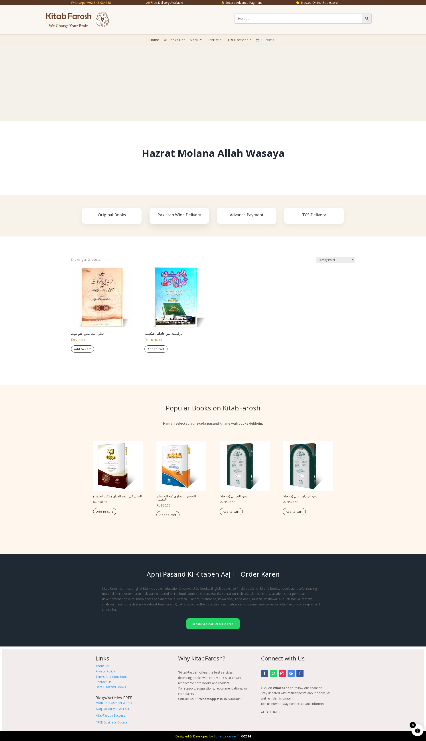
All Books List (174, 40)
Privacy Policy (105, 671)
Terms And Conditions (111, 676)
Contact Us (103, 682)
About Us (102, 666)
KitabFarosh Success (110, 715)
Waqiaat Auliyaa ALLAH (112, 708)
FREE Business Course (111, 722)
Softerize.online (225, 736)
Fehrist (213, 40)
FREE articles (238, 40)
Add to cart (82, 349)
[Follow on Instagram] (282, 673)
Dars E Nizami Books (110, 687)
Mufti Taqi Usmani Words (113, 703)
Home (154, 40)
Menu (194, 40)
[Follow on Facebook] (264, 673)
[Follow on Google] (291, 673)
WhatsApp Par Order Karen (213, 623)
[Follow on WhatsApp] (273, 673)
